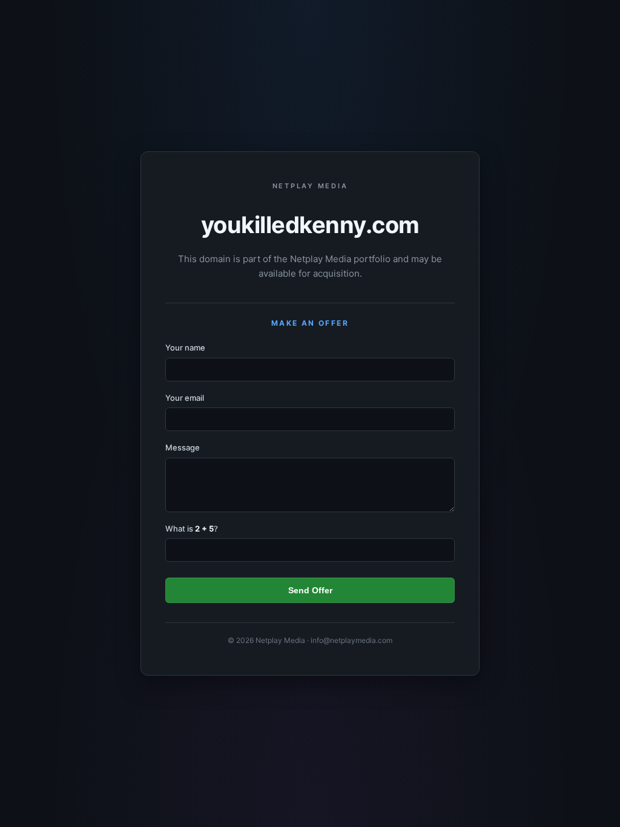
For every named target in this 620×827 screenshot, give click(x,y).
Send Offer (310, 590)
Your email (184, 398)
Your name (185, 347)
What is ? (191, 528)
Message (182, 447)
